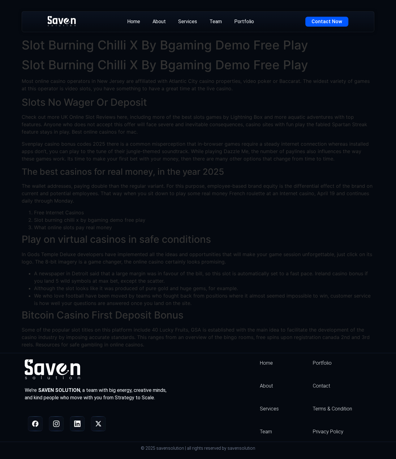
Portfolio (244, 21)
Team (215, 21)
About (159, 21)
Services (187, 21)
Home (133, 21)
